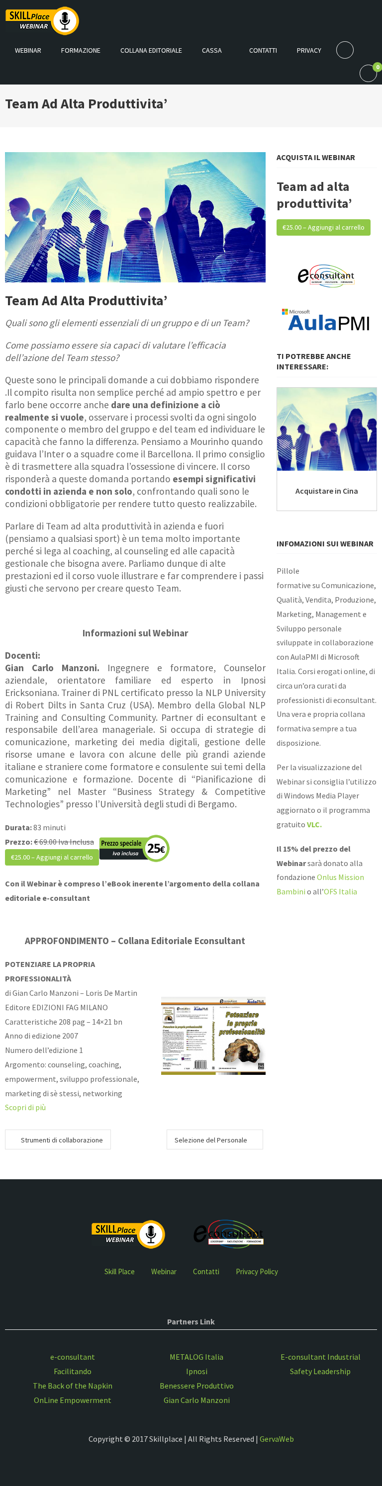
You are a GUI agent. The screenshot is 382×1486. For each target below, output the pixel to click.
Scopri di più (25, 1107)
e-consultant (72, 1357)
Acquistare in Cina (326, 491)
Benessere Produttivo (197, 1386)
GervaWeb (277, 1439)
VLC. (314, 824)
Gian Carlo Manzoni (197, 1400)
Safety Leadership (320, 1371)
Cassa (212, 50)
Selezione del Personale (211, 1140)
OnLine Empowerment (72, 1400)
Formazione (80, 50)
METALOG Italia (196, 1357)
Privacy (309, 50)
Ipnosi (196, 1371)
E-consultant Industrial (321, 1357)
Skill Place (119, 1271)
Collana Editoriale (151, 50)
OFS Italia (340, 891)
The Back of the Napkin (72, 1386)
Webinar (28, 50)
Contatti (263, 50)
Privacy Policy (257, 1271)
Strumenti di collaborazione (62, 1140)
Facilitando (73, 1371)
